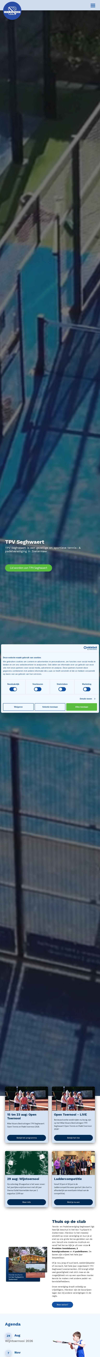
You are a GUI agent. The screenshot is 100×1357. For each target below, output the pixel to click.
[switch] (37, 689)
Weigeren (18, 707)
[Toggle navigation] (93, 5)
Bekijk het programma (27, 1137)
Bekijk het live (73, 1137)
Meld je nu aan (73, 1202)
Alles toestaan (81, 707)
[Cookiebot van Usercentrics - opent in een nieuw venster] (85, 648)
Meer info (26, 1202)
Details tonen (86, 699)
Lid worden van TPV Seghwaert (28, 568)
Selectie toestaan (50, 707)
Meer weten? (62, 1304)
